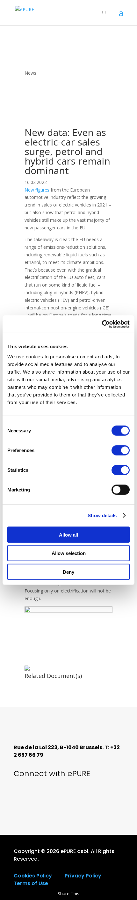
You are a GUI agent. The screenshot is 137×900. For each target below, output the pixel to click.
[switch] (121, 450)
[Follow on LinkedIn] (66, 797)
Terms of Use (31, 883)
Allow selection (69, 553)
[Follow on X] (23, 797)
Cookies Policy (33, 875)
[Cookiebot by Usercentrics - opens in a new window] (102, 324)
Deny (68, 571)
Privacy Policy (83, 875)
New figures (37, 190)
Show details (102, 515)
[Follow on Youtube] (44, 797)
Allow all (68, 534)
